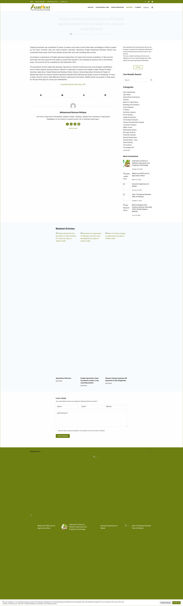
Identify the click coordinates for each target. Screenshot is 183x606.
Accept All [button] (176, 602)
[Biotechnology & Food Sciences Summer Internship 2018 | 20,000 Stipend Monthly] (126, 207)
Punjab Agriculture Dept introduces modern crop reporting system (90, 380)
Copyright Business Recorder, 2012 (73, 84)
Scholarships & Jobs (102, 7)
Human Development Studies (133, 122)
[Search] (145, 1)
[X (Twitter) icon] (78, 124)
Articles (90, 7)
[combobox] (136, 80)
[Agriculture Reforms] (67, 303)
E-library (138, 7)
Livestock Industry (129, 125)
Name (59, 406)
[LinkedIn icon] (71, 124)
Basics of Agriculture (130, 102)
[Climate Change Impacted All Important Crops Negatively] (116, 303)
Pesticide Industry (129, 135)
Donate (138, 67)
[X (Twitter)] (152, 1)
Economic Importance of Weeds (109, 527)
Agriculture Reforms (63, 378)
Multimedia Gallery (130, 130)
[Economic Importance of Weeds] (126, 186)
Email (84, 406)
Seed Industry (128, 142)
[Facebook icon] (67, 124)
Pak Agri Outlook (129, 132)
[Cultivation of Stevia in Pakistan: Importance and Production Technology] (126, 163)
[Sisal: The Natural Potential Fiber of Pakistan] (126, 196)
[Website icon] (75, 124)
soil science (127, 145)
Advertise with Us (52, 1)
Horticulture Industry (130, 120)
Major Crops (127, 127)
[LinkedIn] (105, 95)
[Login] (152, 7)
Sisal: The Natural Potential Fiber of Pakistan (141, 527)
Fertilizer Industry (129, 112)
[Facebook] (148, 1)
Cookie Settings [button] (165, 602)
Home (31, 1)
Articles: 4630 (73, 128)
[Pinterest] (84, 95)
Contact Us (63, 1)
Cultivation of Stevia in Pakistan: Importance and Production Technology (141, 163)
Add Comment (62, 413)
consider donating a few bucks (138, 56)
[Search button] (151, 80)
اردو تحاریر (145, 7)
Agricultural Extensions (131, 97)
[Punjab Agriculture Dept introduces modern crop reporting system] (91, 303)
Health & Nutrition (129, 117)
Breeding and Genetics (131, 105)
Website (109, 406)
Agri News (129, 7)
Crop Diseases (128, 107)
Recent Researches (117, 7)
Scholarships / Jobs (130, 140)
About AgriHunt (40, 1)
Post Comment (63, 436)
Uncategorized (128, 147)
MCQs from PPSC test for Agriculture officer (46, 527)
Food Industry (128, 115)
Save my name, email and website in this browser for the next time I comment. (81, 430)
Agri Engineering (129, 92)
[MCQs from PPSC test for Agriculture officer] (126, 175)
